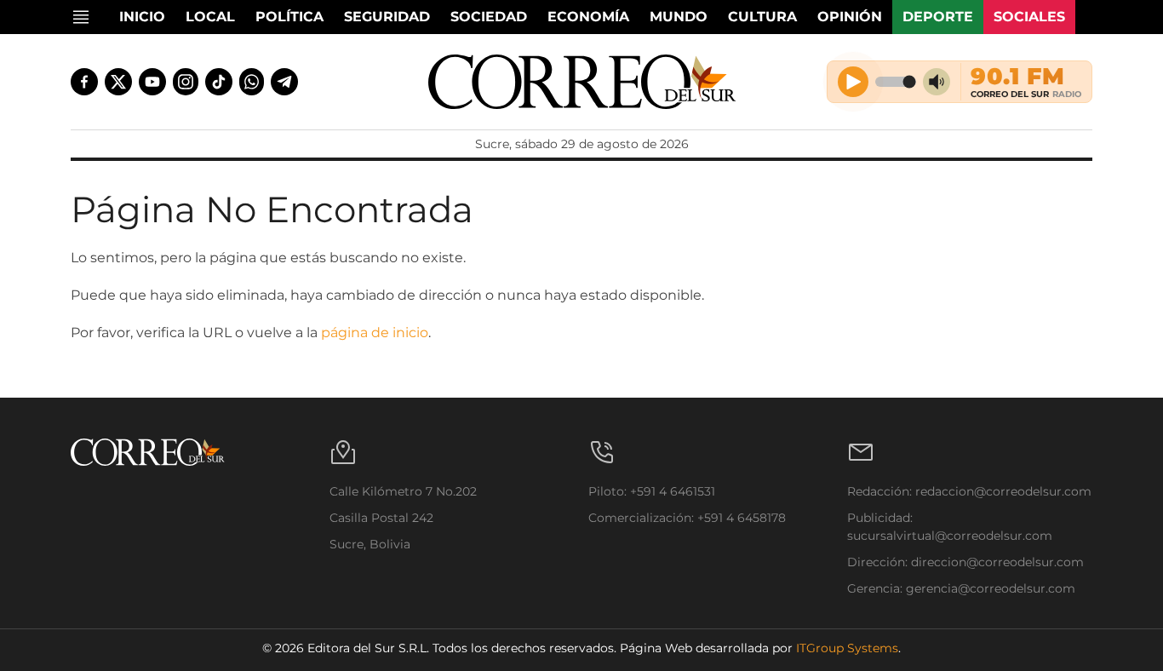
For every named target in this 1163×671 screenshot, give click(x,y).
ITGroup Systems (847, 648)
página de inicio (374, 332)
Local (210, 17)
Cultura (762, 17)
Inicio (142, 17)
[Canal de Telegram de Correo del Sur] (284, 81)
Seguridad (387, 17)
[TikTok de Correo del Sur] (218, 81)
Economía (588, 17)
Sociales (1029, 17)
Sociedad (488, 17)
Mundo (679, 17)
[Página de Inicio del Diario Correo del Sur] (582, 81)
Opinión (849, 17)
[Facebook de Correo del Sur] (84, 81)
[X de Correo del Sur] (118, 81)
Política (289, 17)
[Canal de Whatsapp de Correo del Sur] (252, 81)
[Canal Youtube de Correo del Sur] (152, 81)
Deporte (937, 17)
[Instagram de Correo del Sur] (185, 81)
